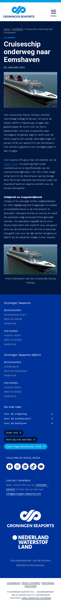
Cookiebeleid (13, 583)
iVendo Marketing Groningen (36, 598)
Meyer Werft (11, 163)
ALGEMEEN (9, 38)
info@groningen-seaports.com (23, 493)
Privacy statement (31, 583)
